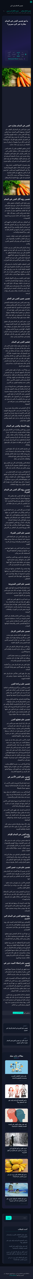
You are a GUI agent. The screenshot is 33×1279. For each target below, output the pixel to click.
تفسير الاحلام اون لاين (16, 5)
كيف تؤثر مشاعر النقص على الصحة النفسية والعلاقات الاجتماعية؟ (18, 1247)
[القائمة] (31, 2)
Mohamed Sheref (13, 59)
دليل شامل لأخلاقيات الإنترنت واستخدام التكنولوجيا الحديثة (17, 1235)
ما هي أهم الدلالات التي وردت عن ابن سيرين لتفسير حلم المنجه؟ (17, 1258)
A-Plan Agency (12, 1275)
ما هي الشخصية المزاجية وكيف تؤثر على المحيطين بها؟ (16, 1241)
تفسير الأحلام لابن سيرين (13, 11)
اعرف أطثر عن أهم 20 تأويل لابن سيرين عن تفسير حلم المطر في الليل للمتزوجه (17, 1150)
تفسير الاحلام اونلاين (26, 11)
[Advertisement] (16, 38)
